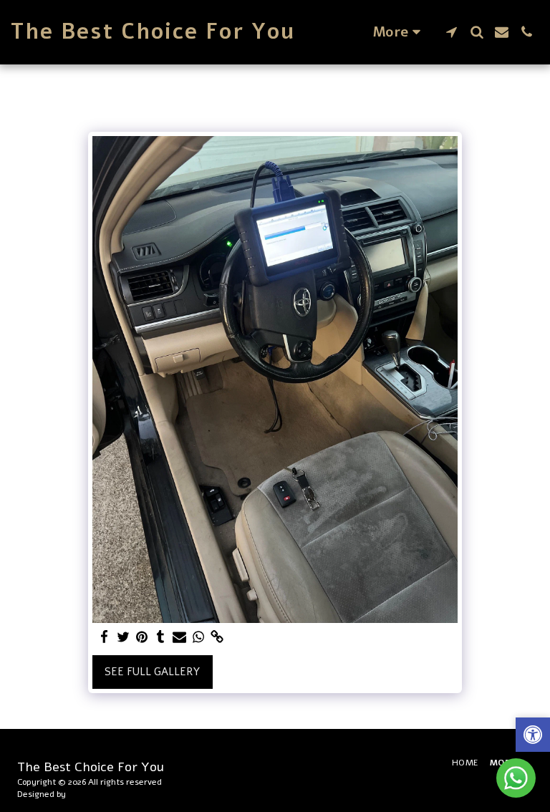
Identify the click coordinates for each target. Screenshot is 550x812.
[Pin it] (142, 637)
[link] (217, 637)
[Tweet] (123, 637)
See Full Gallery (152, 671)
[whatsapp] (199, 637)
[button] (451, 32)
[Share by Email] (179, 637)
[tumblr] (161, 637)
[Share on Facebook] (104, 637)
